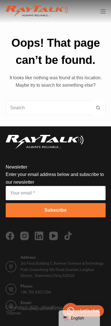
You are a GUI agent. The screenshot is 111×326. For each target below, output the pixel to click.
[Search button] (98, 108)
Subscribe (55, 210)
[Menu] (103, 11)
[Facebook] (10, 236)
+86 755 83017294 (35, 292)
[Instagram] (24, 236)
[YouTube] (53, 236)
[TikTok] (68, 236)
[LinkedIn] (39, 236)
